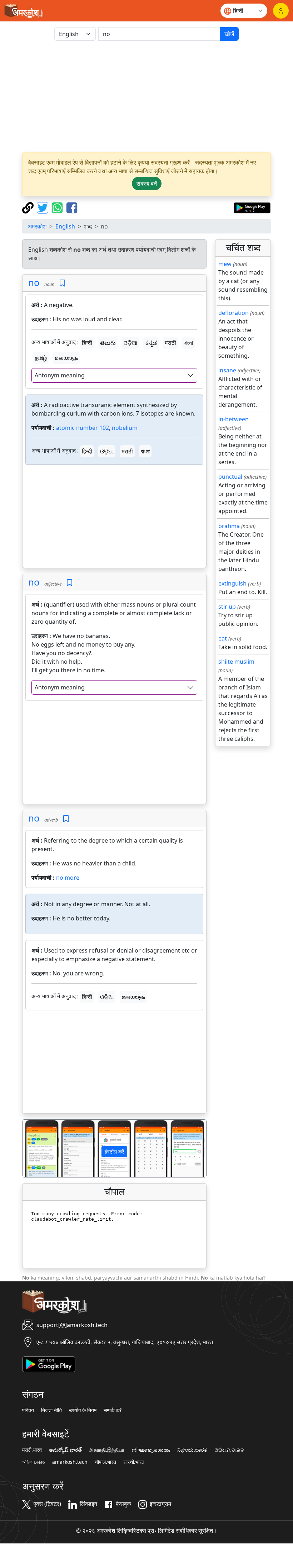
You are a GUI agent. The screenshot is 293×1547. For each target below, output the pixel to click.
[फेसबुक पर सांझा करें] (72, 207)
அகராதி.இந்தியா (106, 1449)
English (65, 226)
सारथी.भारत (133, 1462)
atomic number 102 (82, 428)
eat (222, 638)
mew (225, 264)
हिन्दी (87, 343)
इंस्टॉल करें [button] (114, 1151)
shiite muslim (236, 661)
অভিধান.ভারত (33, 1462)
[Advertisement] (146, 96)
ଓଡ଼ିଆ (130, 343)
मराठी (170, 343)
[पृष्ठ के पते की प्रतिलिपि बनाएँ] (28, 207)
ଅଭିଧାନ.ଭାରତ (229, 1449)
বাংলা (188, 343)
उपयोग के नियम (82, 1410)
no (34, 282)
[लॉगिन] (281, 11)
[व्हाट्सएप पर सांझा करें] (58, 207)
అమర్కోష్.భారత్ (65, 1449)
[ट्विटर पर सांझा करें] (43, 207)
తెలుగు (108, 343)
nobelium (125, 428)
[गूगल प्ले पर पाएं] (252, 207)
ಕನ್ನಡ (151, 343)
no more (67, 878)
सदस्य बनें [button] (146, 183)
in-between (233, 419)
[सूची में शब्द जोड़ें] (62, 283)
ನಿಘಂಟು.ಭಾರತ (192, 1449)
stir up (227, 607)
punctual (230, 477)
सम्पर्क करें (112, 1410)
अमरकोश (37, 226)
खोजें (229, 34)
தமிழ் (41, 358)
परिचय (28, 1410)
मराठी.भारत (32, 1449)
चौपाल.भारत (105, 1462)
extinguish (232, 583)
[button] (36, 1148)
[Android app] (48, 1363)
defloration (233, 313)
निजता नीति (51, 1410)
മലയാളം (66, 358)
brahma (229, 526)
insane (227, 370)
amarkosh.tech (70, 1462)
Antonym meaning (60, 375)
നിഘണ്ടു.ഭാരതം (150, 1449)
